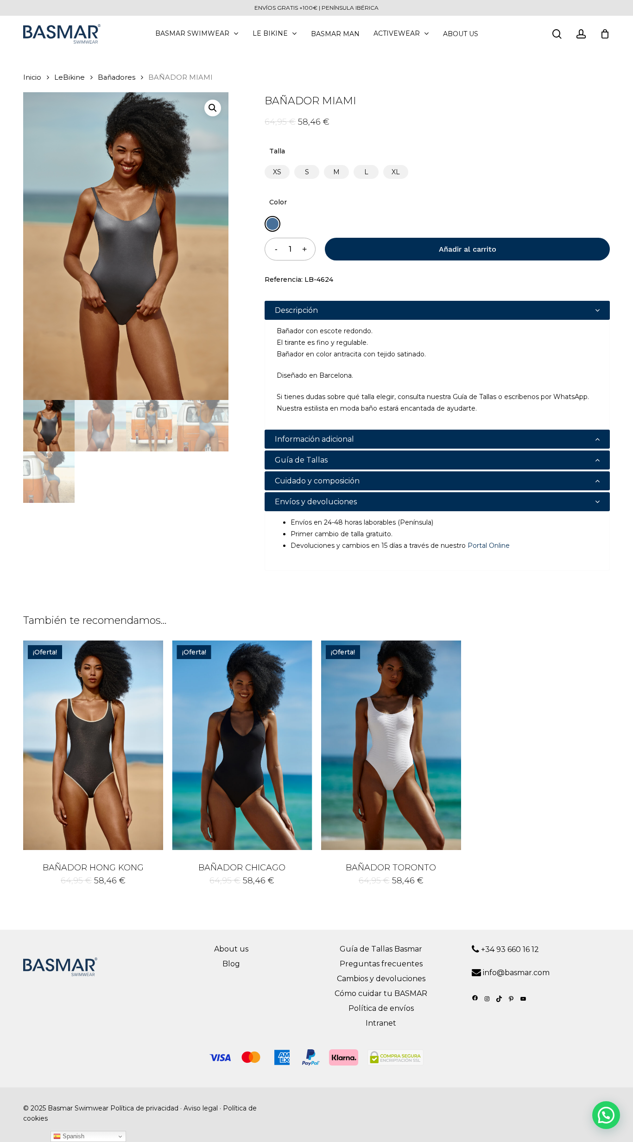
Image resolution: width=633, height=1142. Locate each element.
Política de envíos (381, 1008)
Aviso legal (201, 1108)
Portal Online (489, 545)
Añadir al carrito (467, 249)
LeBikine (69, 77)
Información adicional (314, 439)
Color (278, 202)
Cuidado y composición (317, 480)
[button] (212, 108)
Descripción (296, 310)
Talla (277, 151)
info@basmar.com (516, 972)
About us (231, 949)
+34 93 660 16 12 (509, 949)
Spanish (72, 1136)
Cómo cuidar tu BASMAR (381, 993)
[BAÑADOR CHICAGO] (242, 745)
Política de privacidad (144, 1108)
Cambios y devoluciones (381, 978)
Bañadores (116, 77)
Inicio (32, 77)
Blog (231, 963)
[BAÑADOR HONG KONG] (93, 745)
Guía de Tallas (301, 460)
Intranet (381, 1023)
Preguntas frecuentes (381, 963)
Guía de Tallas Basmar (381, 949)
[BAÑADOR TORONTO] (391, 745)
